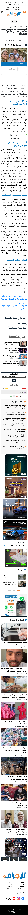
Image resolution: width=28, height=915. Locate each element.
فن (10, 884)
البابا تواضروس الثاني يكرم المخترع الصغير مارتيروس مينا (14, 804)
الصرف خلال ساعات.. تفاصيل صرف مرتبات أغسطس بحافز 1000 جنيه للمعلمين (14, 413)
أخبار (22, 882)
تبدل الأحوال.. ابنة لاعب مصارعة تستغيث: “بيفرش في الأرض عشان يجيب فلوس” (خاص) (15, 750)
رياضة (10, 886)
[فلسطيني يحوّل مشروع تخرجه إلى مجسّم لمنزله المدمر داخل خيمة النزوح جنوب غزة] (14, 684)
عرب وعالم (20, 888)
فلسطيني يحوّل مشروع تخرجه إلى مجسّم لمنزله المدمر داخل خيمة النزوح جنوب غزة (14, 696)
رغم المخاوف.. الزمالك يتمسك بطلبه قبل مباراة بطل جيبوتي (14, 447)
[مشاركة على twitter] (16, 4)
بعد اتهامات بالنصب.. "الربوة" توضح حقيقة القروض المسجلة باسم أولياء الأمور (14, 669)
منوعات (14, 21)
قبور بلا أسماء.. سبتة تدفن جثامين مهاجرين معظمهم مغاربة (17, 777)
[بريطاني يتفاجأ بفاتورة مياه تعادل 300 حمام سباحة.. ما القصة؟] (14, 632)
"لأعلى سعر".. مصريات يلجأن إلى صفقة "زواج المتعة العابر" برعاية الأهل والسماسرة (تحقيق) (13, 406)
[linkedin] (23, 545)
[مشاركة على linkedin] (18, 4)
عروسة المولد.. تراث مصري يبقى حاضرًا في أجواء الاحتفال (14, 722)
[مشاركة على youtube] (10, 5)
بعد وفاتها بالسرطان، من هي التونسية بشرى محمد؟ (11, 349)
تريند (20, 569)
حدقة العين (21, 323)
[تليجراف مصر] (12, 14)
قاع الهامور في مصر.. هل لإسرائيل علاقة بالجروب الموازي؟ (14, 430)
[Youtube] (8, 545)
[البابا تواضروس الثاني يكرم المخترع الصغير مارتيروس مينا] (14, 792)
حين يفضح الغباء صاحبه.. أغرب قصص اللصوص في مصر (15, 441)
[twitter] (19, 545)
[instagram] (16, 545)
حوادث (9, 888)
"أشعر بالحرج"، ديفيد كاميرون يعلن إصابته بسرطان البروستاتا (11, 362)
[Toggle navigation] (24, 12)
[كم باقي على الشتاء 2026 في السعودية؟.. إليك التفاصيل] (22, 577)
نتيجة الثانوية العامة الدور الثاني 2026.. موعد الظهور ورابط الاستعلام (9, 584)
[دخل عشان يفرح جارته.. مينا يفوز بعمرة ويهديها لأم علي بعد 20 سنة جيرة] (14, 819)
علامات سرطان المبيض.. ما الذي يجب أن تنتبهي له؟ (11, 356)
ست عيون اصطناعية (17, 328)
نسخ (14, 380)
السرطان (22, 318)
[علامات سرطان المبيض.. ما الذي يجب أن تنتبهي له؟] (23, 356)
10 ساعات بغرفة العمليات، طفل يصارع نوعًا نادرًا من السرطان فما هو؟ (14, 297)
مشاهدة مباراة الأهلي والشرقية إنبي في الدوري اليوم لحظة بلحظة (14, 424)
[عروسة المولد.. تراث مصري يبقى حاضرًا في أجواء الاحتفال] (14, 711)
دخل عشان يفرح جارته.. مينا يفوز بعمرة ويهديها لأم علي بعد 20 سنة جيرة (15, 436)
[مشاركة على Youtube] (14, 898)
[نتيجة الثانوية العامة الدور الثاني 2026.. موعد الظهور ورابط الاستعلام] (22, 584)
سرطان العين (11, 318)
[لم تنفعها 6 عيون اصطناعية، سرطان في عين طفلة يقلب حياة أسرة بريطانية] (11, 45)
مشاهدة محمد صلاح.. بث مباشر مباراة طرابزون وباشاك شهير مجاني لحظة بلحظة (14, 419)
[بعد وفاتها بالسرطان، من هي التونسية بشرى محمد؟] (23, 350)
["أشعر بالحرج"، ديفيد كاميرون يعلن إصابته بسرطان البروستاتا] (23, 363)
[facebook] (12, 545)
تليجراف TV (8, 882)
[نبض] (4, 545)
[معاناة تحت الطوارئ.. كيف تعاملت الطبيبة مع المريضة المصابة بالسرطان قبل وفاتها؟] (23, 344)
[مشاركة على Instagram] (18, 898)
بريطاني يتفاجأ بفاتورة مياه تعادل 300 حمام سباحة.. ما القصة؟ (15, 643)
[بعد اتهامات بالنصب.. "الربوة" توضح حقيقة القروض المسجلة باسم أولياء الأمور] (14, 658)
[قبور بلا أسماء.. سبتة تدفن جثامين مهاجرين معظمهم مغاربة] (14, 766)
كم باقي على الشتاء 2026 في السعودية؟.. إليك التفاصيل (10, 576)
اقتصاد (21, 886)
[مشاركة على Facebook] (22, 898)
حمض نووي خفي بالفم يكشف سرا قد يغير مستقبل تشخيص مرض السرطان (14, 305)
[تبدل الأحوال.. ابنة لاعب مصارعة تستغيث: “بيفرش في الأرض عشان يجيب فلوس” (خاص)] (14, 737)
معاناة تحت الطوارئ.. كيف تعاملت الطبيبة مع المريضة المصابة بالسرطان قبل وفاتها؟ (11, 343)
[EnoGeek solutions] (14, 911)
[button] (18, 590)
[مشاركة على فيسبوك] (12, 4)
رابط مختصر (14, 374)
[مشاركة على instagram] (14, 4)
